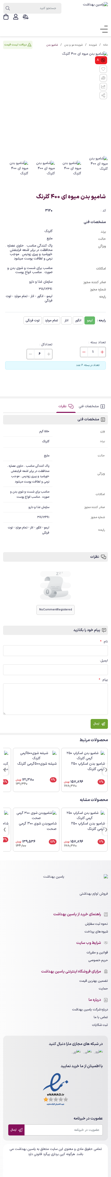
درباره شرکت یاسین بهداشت (90, 1009)
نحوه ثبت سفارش (96, 923)
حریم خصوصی (98, 960)
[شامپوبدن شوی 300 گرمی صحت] (36, 816)
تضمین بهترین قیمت (93, 980)
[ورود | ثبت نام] (16, 17)
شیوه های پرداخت (96, 931)
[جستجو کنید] (7, 8)
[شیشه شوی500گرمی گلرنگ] (36, 756)
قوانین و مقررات (97, 952)
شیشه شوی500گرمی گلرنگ (37, 763)
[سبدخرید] (6, 17)
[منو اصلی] (102, 29)
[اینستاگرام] (87, 1054)
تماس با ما (101, 1017)
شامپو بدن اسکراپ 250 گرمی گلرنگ (88, 766)
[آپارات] (76, 1054)
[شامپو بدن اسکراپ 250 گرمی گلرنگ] (84, 756)
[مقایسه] (25, 17)
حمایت (103, 988)
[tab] (92, 406)
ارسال (13, 1130)
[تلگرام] (98, 1054)
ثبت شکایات (100, 1025)
